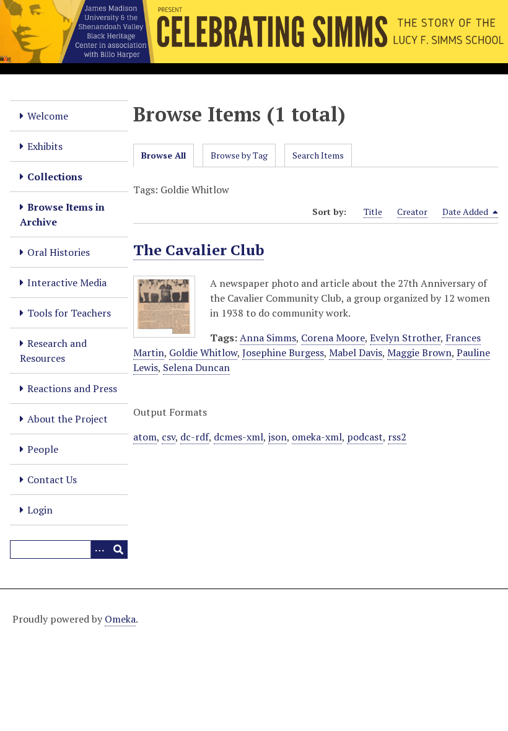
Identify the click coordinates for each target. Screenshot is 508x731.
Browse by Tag (239, 155)
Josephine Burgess (283, 352)
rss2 (397, 437)
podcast (365, 437)
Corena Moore (333, 337)
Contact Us (52, 479)
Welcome (47, 116)
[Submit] (118, 549)
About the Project (67, 419)
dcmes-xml (238, 437)
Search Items (318, 155)
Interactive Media (67, 282)
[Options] (99, 549)
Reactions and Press (72, 388)
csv (168, 437)
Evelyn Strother (405, 337)
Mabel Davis (355, 352)
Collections (54, 176)
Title (373, 211)
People (42, 449)
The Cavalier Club (198, 250)
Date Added (466, 211)
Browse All (163, 155)
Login (40, 510)
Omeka (120, 619)
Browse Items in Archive (62, 214)
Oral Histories (58, 252)
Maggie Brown (419, 352)
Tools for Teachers (69, 313)
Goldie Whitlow (203, 352)
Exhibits (45, 146)
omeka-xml (317, 437)
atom (145, 437)
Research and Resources (53, 350)
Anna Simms (268, 337)
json (277, 437)
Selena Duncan (196, 367)
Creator (412, 211)
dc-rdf (194, 437)
